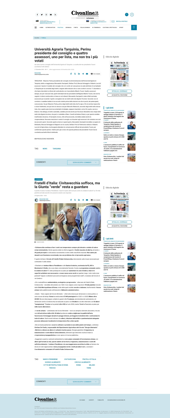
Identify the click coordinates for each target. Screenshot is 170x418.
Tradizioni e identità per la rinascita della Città (47, 22)
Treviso (52, 368)
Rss (55, 14)
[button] (132, 14)
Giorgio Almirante (52, 362)
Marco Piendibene (50, 359)
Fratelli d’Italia (89, 359)
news (45, 149)
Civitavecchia (70, 359)
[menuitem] (41, 27)
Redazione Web (43, 199)
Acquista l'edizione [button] (119, 95)
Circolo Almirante (82, 362)
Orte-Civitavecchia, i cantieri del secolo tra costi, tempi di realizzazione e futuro (114, 158)
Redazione (38, 73)
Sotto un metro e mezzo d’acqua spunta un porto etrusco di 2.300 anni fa (114, 137)
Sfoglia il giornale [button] (119, 91)
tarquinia (57, 149)
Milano (92, 365)
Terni (89, 368)
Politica (44, 37)
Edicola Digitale (121, 21)
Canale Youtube (51, 14)
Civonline (37, 37)
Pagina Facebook (37, 14)
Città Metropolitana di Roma (55, 365)
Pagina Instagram (46, 14)
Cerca (126, 14)
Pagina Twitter (42, 14)
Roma (78, 365)
